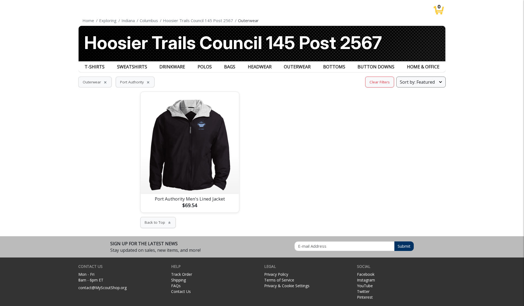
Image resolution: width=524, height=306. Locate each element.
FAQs (176, 285)
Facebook (365, 274)
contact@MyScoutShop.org (102, 287)
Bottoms (334, 67)
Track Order (181, 274)
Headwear (260, 67)
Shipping (178, 280)
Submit (404, 246)
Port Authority (135, 82)
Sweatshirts (132, 67)
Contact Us (181, 291)
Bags (229, 67)
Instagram (366, 280)
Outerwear (297, 67)
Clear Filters (380, 82)
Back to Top (158, 222)
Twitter (363, 291)
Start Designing (189, 183)
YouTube (365, 285)
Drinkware (172, 67)
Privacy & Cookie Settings (286, 285)
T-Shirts (95, 67)
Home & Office (423, 67)
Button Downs (376, 67)
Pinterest (365, 297)
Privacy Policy (276, 274)
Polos (205, 67)
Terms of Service (279, 280)
